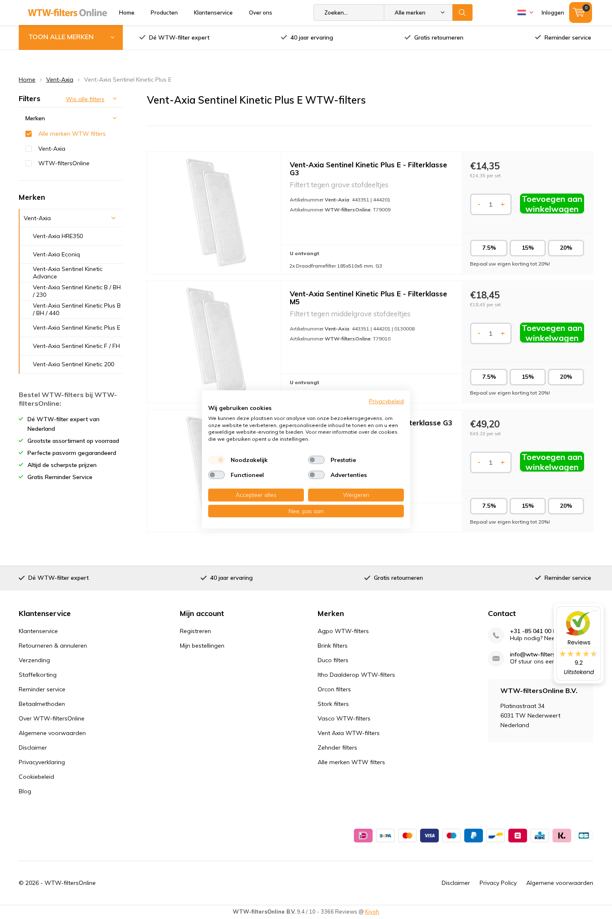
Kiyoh (372, 911)
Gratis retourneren (438, 37)
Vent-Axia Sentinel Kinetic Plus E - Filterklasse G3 (368, 168)
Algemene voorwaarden (52, 733)
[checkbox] (216, 460)
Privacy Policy (498, 883)
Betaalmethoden (42, 704)
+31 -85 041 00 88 (535, 631)
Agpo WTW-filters (343, 631)
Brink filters (333, 645)
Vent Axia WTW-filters (349, 733)
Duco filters (333, 660)
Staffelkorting (38, 674)
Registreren (195, 631)
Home (126, 12)
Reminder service (568, 37)
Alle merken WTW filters (72, 133)
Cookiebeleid (36, 776)
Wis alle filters (85, 99)
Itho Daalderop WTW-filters (356, 674)
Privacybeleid (386, 401)
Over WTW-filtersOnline (52, 718)
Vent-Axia (59, 79)
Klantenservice (213, 12)
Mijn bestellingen (202, 645)
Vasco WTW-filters (344, 718)
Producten (164, 12)
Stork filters (333, 704)
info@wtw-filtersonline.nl (543, 654)
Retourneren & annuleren (53, 645)
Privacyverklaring (42, 762)
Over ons (260, 12)
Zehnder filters (337, 747)
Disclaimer (33, 747)
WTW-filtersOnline (64, 163)
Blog (25, 791)
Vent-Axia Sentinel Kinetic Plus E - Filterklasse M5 (368, 297)
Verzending (34, 660)
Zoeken (463, 12)
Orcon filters (334, 689)
